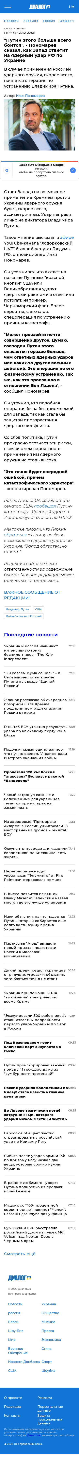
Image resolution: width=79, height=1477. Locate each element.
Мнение (21, 29)
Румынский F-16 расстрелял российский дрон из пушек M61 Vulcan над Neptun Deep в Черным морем (34, 1234)
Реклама (44, 1398)
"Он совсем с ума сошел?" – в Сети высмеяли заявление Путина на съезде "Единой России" (32, 679)
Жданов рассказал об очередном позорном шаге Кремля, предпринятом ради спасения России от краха (36, 706)
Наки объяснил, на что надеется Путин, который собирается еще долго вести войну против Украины (35, 922)
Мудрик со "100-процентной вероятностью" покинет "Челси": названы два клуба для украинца (35, 1209)
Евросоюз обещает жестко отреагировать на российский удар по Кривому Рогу (33, 1137)
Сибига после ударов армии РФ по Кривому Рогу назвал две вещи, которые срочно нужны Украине (34, 1162)
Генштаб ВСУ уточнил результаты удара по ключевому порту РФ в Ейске (35, 731)
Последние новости (31, 635)
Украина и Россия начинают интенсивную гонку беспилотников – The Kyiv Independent (31, 652)
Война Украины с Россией (24, 616)
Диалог (8, 29)
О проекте (13, 1398)
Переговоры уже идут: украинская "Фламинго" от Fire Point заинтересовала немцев (33, 875)
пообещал (45, 506)
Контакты (12, 1416)
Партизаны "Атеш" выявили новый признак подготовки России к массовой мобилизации (30, 949)
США (38, 609)
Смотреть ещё (20, 1254)
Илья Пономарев (30, 96)
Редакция (12, 1407)
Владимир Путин (17, 609)
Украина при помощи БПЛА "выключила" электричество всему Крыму (31, 997)
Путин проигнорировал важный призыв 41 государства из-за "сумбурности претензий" (34, 1069)
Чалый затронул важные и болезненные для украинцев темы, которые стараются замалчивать (32, 801)
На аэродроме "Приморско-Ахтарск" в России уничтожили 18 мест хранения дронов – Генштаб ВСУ (36, 828)
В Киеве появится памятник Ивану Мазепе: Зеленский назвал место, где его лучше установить (36, 898)
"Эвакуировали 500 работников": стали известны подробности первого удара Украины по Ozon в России (35, 1022)
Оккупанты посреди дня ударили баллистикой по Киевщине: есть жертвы (36, 853)
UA (71, 7)
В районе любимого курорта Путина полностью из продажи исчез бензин (33, 1187)
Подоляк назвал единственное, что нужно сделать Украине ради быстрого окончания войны (35, 753)
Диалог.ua (33, 1435)
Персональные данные (50, 1408)
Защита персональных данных (49, 1419)
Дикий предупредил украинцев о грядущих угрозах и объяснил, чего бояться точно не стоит (34, 974)
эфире (67, 237)
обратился (15, 534)
